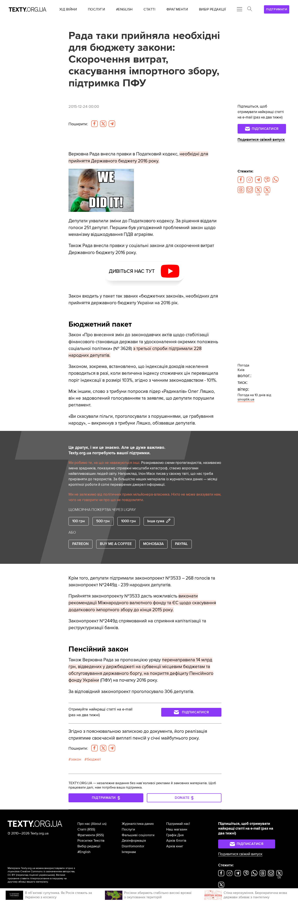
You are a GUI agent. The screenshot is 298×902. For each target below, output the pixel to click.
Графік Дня (175, 835)
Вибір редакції (88, 846)
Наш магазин (176, 829)
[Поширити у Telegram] (112, 123)
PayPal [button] (181, 544)
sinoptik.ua (246, 399)
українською (46, 875)
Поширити (78, 124)
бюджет (94, 759)
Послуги (128, 829)
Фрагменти (86, 835)
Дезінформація (134, 840)
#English (84, 852)
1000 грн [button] (128, 521)
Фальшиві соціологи (138, 835)
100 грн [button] (78, 521)
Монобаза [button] (153, 544)
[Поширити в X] (103, 123)
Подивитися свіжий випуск (261, 140)
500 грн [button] (103, 521)
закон (76, 759)
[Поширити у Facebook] (94, 123)
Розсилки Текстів (90, 840)
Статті (81, 829)
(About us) (98, 824)
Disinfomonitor (133, 846)
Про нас (83, 824)
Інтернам (129, 852)
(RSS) (91, 829)
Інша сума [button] (155, 521)
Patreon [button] (80, 544)
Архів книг (174, 846)
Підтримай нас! (178, 824)
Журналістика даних (138, 824)
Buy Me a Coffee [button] (116, 544)
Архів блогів (176, 840)
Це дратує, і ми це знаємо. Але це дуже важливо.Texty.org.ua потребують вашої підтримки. (117, 450)
